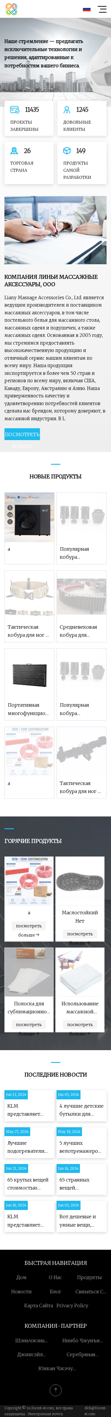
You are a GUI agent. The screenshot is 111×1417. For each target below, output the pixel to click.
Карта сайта (38, 1305)
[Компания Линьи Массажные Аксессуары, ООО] (11, 9)
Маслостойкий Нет (80, 917)
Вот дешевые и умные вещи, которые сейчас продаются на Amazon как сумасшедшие (78, 1221)
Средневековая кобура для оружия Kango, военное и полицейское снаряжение (78, 631)
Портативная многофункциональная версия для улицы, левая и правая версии (29, 709)
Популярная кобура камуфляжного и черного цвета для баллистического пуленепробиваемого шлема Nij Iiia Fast (81, 553)
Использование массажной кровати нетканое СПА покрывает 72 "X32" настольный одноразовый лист (80, 1008)
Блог (55, 1292)
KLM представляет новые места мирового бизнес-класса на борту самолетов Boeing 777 (28, 1221)
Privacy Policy (72, 1305)
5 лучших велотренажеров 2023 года (80, 1147)
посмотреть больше (22, 436)
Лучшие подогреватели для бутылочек (25, 1147)
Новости (21, 1292)
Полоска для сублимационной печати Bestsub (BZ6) (29, 1008)
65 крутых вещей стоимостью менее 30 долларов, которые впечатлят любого (28, 1184)
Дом (21, 1277)
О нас (55, 1277)
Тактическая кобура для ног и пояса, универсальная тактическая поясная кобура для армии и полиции (28, 631)
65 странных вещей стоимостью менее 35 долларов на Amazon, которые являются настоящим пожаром (80, 1184)
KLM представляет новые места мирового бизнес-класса (24, 1110)
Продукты (89, 1277)
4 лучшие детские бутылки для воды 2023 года (81, 1110)
